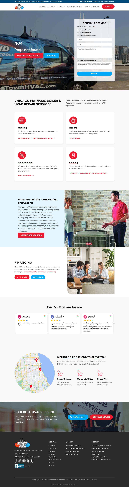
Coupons (52, 451)
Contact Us (52, 448)
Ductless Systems (72, 454)
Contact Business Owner (88, 35)
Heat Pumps (96, 454)
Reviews (42, 7)
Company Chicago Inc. (70, 484)
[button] (113, 323)
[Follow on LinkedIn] (28, 461)
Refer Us (51, 465)
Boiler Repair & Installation (100, 448)
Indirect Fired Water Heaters (101, 460)
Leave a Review (85, 30)
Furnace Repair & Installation (101, 446)
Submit (94, 73)
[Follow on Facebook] (16, 461)
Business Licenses (55, 460)
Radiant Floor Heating (99, 457)
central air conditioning (47, 272)
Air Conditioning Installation (75, 448)
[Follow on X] (24, 461)
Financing (96, 7)
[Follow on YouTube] (31, 461)
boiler (35, 272)
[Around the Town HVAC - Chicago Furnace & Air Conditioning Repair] (21, 6)
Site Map (94, 479)
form (30, 419)
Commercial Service (72, 451)
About (86, 7)
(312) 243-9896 (86, 1)
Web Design (55, 484)
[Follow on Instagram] (20, 461)
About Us (52, 446)
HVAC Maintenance (74, 7)
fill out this (24, 419)
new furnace (28, 272)
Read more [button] (54, 331)
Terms (81, 479)
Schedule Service (85, 32)
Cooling (60, 7)
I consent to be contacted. (88, 61)
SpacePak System (98, 451)
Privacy (86, 479)
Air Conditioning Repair (73, 446)
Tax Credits (52, 457)
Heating (50, 7)
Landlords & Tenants (50, 416)
